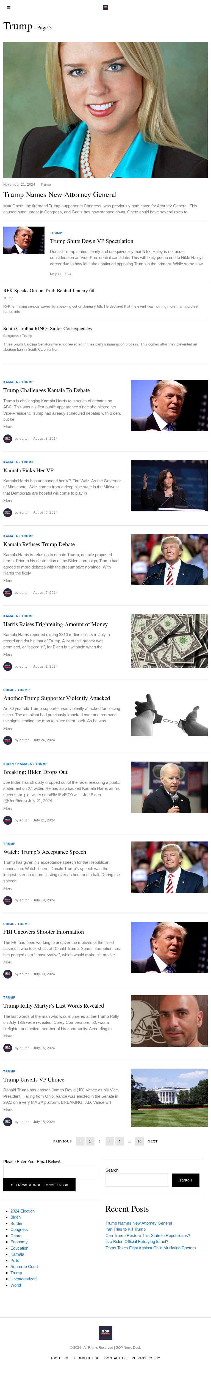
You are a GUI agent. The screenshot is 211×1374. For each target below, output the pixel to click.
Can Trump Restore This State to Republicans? (148, 1235)
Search (112, 1170)
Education (19, 1248)
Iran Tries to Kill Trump (126, 1229)
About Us (59, 1358)
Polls (14, 1260)
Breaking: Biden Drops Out (35, 772)
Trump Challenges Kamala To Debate (46, 390)
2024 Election (22, 1211)
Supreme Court (24, 1266)
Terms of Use (86, 1358)
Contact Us (115, 1358)
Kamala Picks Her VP (28, 470)
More (7, 426)
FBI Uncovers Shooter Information (43, 931)
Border (16, 1223)
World (15, 1285)
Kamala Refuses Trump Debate (39, 544)
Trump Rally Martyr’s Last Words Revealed (53, 1005)
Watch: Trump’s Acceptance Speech (44, 851)
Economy (19, 1241)
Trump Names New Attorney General (60, 194)
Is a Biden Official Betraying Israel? (137, 1241)
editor (24, 439)
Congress (11, 336)
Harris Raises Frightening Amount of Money (55, 624)
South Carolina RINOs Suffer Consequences (47, 328)
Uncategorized (23, 1279)
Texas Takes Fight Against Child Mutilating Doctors (151, 1247)
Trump (46, 184)
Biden (8, 764)
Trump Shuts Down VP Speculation (92, 241)
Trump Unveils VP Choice (33, 1079)
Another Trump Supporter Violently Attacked (56, 698)
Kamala (10, 382)
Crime (8, 690)
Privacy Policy (146, 1358)
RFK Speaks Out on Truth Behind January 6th (49, 290)
